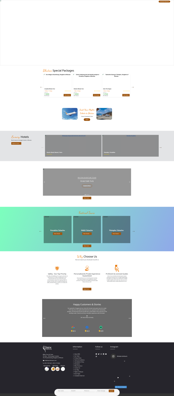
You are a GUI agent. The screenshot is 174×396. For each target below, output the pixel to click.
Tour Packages (136, 4)
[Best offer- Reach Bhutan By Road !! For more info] (113, 377)
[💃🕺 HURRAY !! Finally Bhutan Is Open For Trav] (123, 382)
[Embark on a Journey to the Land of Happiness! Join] (113, 372)
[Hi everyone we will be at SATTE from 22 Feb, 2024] (118, 367)
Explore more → (16, 143)
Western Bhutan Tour (79, 88)
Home (129, 4)
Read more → (87, 289)
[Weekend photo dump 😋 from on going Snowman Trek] (128, 377)
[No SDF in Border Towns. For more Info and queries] (123, 372)
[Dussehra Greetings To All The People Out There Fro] (118, 382)
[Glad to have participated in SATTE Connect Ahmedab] (113, 362)
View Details (67, 95)
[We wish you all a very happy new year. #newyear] (128, 367)
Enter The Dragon (107, 88)
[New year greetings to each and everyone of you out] (128, 372)
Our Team (77, 356)
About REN (77, 354)
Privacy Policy (77, 358)
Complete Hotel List (79, 375)
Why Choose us (78, 366)
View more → (87, 198)
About (157, 4)
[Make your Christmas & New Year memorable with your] (123, 377)
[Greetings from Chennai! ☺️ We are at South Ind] (118, 362)
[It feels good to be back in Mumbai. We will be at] (123, 367)
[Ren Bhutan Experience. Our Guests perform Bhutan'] (118, 377)
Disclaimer (77, 364)
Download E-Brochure (164, 1)
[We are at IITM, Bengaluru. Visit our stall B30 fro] (123, 362)
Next (131, 85)
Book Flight (77, 374)
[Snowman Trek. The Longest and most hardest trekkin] (113, 382)
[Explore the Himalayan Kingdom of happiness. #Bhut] (118, 372)
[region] (87, 182)
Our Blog (76, 370)
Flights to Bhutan (78, 372)
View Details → (57, 233)
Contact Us (165, 4)
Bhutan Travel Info (148, 4)
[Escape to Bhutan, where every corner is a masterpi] (113, 367)
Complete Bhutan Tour (49, 88)
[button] (2, 33)
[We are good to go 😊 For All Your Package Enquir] (128, 382)
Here (87, 119)
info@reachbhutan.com (50, 360)
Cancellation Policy (79, 362)
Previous (40, 85)
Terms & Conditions (79, 360)
